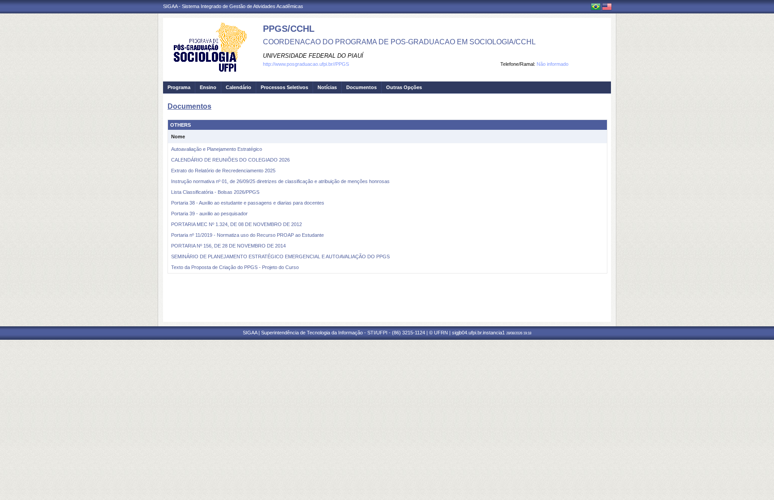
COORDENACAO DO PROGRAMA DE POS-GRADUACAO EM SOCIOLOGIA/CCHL (399, 42)
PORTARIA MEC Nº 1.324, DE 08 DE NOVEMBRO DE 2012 (236, 224)
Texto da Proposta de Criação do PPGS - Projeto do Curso (235, 267)
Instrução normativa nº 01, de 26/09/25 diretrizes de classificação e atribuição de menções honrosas (280, 181)
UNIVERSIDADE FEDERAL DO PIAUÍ (313, 55)
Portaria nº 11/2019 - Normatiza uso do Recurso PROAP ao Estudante (247, 235)
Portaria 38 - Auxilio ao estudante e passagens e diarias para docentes (247, 202)
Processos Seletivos (284, 87)
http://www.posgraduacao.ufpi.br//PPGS (306, 64)
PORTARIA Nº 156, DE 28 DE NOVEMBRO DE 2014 (228, 245)
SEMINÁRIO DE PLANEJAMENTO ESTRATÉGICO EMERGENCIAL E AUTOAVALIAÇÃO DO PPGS (280, 256)
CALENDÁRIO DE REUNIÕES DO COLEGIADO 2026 (230, 159)
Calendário (238, 87)
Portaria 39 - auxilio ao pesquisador (209, 213)
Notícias (327, 87)
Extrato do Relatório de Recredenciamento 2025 (223, 170)
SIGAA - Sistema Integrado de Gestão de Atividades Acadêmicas (233, 6)
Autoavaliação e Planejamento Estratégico (216, 149)
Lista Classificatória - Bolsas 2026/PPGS (215, 192)
